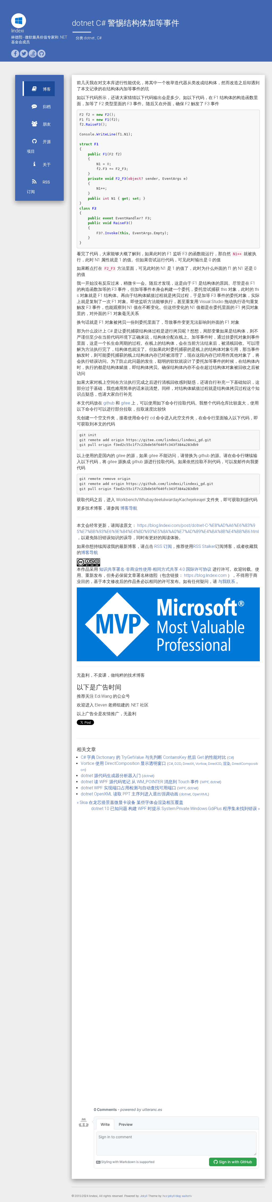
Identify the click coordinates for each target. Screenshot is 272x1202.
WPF (205, 782)
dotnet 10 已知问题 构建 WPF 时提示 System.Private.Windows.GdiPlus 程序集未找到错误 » (175, 808)
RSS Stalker (204, 546)
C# (99, 38)
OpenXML (200, 794)
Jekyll (143, 1196)
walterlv (187, 1196)
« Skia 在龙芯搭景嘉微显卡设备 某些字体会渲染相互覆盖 (130, 802)
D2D (178, 763)
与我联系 (226, 581)
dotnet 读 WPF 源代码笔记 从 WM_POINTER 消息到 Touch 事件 (140, 781)
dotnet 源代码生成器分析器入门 (111, 775)
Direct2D (214, 763)
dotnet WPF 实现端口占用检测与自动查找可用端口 (128, 787)
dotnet (89, 38)
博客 (46, 89)
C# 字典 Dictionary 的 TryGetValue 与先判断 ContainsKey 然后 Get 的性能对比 (153, 757)
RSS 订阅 (38, 187)
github (108, 403)
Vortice (201, 763)
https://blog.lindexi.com (205, 575)
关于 (46, 164)
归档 (46, 106)
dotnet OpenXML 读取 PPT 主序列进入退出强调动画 (129, 793)
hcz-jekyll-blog (172, 1196)
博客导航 (128, 508)
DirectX (188, 763)
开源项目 (39, 146)
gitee (125, 403)
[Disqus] (168, 884)
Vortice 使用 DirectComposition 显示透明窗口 (123, 763)
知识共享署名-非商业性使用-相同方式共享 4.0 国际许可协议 (155, 569)
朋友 (46, 124)
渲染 (226, 763)
